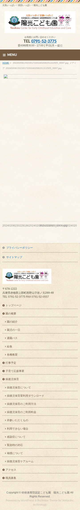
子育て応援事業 (15, 371)
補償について (15, 453)
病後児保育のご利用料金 (21, 412)
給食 (9, 346)
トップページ (14, 305)
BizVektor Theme (47, 500)
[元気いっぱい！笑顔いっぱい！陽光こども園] (40, 28)
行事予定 (11, 362)
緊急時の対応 (15, 445)
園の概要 (11, 313)
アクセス (11, 469)
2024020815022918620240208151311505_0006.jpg (34, 225)
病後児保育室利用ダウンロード (25, 395)
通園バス (12, 338)
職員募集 (11, 478)
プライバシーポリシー (19, 247)
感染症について (16, 436)
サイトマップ (14, 257)
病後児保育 (12, 379)
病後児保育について (19, 387)
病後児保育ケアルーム (20, 461)
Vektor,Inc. (68, 500)
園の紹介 (12, 321)
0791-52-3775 (43, 41)
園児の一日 (13, 329)
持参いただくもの (17, 420)
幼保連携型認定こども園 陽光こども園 (46, 492)
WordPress (27, 500)
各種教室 (12, 354)
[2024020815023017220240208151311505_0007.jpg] (40, 144)
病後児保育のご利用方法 (21, 403)
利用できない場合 (17, 428)
